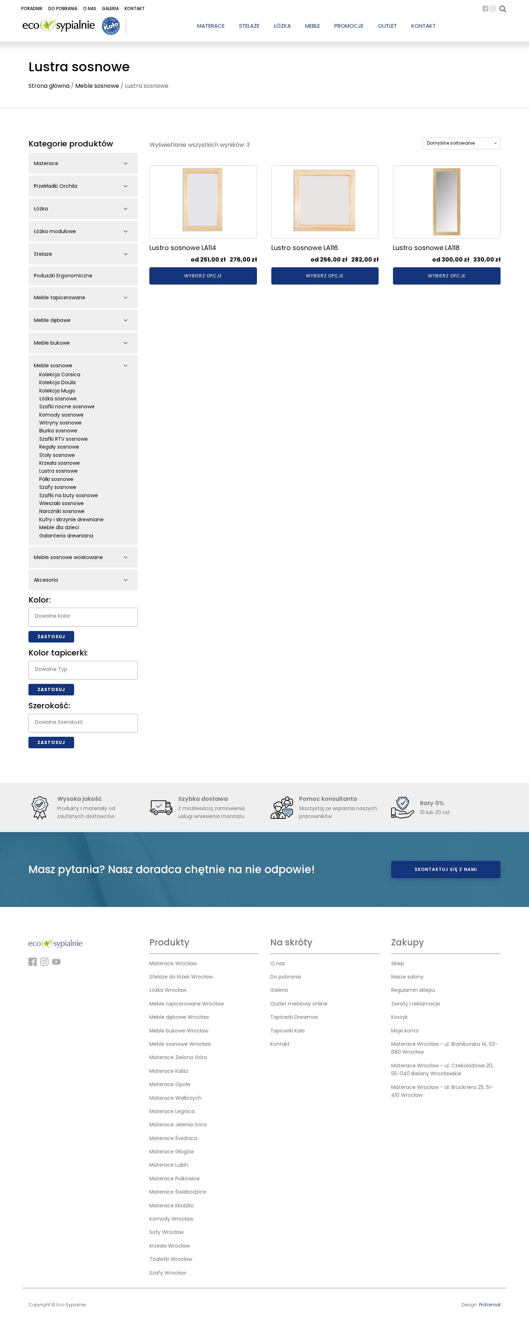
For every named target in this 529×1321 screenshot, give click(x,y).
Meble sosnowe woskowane (68, 557)
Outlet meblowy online (298, 1003)
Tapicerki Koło (287, 1030)
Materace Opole (169, 1084)
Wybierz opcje (203, 276)
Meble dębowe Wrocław (179, 1017)
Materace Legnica (172, 1111)
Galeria (110, 8)
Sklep (397, 963)
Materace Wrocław (173, 963)
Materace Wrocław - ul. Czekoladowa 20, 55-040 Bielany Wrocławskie (442, 1069)
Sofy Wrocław (166, 1232)
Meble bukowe (52, 342)
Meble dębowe (52, 320)
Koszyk (399, 1017)
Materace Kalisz (169, 1071)
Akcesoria (46, 580)
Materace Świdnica (173, 1138)
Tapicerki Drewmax (294, 1017)
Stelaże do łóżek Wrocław (181, 976)
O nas (89, 8)
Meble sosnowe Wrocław (180, 1044)
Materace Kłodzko (171, 1205)
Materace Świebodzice (177, 1191)
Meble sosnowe (97, 86)
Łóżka (41, 208)
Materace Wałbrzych (175, 1098)
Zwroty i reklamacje (415, 1003)
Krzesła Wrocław (169, 1245)
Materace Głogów (171, 1151)
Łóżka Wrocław (167, 990)
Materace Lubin (168, 1164)
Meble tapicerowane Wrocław (186, 1003)
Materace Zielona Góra (178, 1057)
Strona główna (48, 86)
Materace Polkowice (174, 1178)
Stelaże (43, 254)
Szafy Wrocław (167, 1272)
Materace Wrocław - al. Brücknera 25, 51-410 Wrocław (442, 1091)
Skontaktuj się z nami (446, 869)
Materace (46, 163)
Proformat (490, 1305)
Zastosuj (51, 637)
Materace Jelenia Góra (178, 1124)
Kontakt (135, 8)
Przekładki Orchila (55, 186)
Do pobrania (62, 8)
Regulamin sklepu (413, 990)
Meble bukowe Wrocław (178, 1030)
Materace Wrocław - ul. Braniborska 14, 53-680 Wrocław (444, 1048)
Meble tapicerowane (59, 297)
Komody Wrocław (171, 1218)
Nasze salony (407, 976)
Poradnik (31, 8)
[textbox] (85, 616)
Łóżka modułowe (55, 231)
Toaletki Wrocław (170, 1259)
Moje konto (405, 1030)
